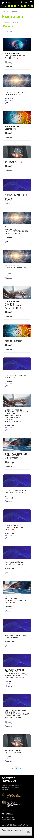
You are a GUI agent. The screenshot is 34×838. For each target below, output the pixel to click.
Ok (28, 831)
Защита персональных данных (10, 787)
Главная (4, 11)
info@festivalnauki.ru (7, 814)
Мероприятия (13, 11)
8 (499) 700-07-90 (7, 810)
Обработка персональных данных (11, 785)
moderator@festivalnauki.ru (9, 819)
